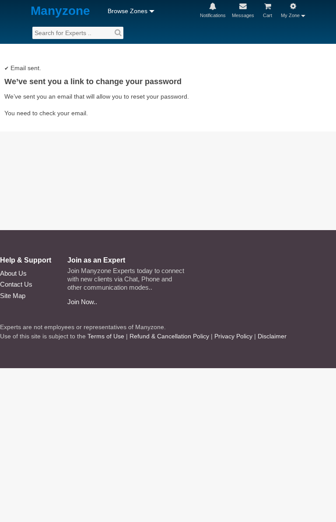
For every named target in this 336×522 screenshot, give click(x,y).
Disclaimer (272, 336)
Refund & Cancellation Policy (169, 336)
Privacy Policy (233, 336)
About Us (13, 273)
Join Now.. (82, 301)
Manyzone (60, 11)
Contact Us (16, 284)
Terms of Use (106, 336)
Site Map (12, 295)
